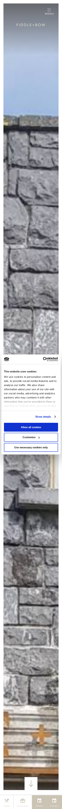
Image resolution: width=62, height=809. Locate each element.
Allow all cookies (31, 427)
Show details (43, 416)
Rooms (39, 806)
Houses (54, 806)
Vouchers (22, 806)
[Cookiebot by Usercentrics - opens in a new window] (43, 359)
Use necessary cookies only (31, 447)
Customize (29, 437)
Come (7, 806)
